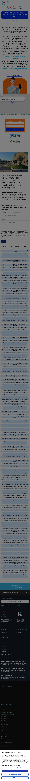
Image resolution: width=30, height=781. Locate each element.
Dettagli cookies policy (7, 767)
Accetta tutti (15, 771)
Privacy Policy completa (20, 767)
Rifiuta (15, 778)
